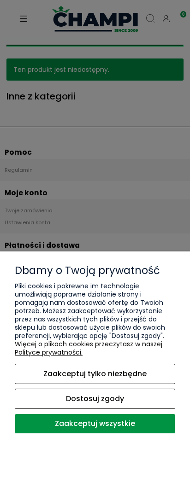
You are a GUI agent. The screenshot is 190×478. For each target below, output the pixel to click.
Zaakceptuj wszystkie (95, 423)
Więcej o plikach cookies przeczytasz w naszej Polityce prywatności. (88, 348)
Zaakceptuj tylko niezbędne (95, 373)
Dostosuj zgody (95, 398)
